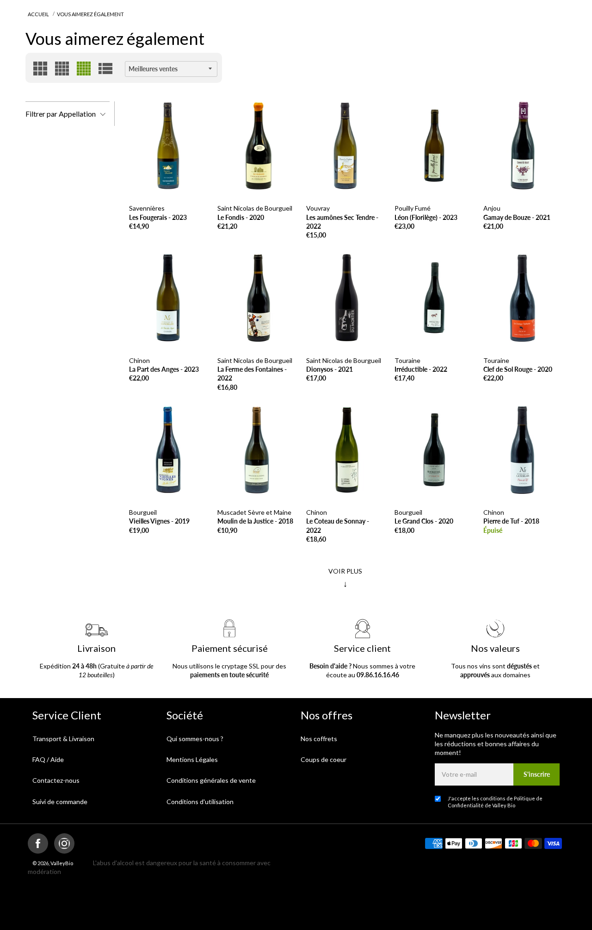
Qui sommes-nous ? (194, 739)
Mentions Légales (192, 759)
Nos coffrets (319, 739)
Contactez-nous (56, 780)
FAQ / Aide (48, 759)
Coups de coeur (323, 759)
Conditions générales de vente (211, 780)
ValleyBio (61, 863)
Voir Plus (345, 577)
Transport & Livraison (63, 739)
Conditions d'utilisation (200, 801)
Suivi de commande (59, 801)
